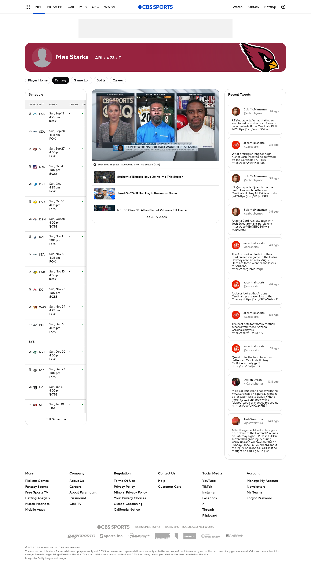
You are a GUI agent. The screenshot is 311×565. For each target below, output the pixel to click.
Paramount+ (78, 498)
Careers (75, 487)
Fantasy (60, 80)
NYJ (42, 352)
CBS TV (75, 504)
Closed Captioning (128, 504)
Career (118, 80)
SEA (42, 132)
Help (161, 481)
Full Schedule (55, 419)
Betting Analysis (37, 498)
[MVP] (189, 534)
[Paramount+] (139, 535)
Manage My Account (262, 481)
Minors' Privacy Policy (130, 492)
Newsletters (256, 487)
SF (41, 149)
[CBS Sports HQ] (147, 526)
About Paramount (82, 492)
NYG (42, 167)
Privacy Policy (124, 487)
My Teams (254, 492)
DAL (42, 237)
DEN (42, 219)
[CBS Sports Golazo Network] (189, 526)
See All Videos (155, 217)
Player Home (38, 80)
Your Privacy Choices (130, 498)
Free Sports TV (36, 492)
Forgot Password (259, 498)
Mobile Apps (35, 509)
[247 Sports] (81, 535)
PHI (41, 325)
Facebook (209, 498)
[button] (28, 7)
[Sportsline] (111, 535)
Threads (208, 509)
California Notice (127, 509)
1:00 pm (56, 168)
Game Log (81, 80)
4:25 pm (56, 115)
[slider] (155, 148)
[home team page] (35, 114)
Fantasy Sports (36, 487)
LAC (42, 114)
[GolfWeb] (235, 536)
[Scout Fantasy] (211, 536)
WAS (42, 307)
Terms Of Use (124, 481)
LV (41, 387)
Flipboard (209, 515)
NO (41, 370)
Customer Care (170, 487)
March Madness (37, 504)
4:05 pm (57, 150)
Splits (101, 80)
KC (41, 290)
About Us (76, 481)
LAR (42, 202)
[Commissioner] (166, 534)
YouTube (209, 481)
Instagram (209, 492)
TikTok (207, 487)
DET (42, 184)
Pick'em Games (37, 481)
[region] (155, 125)
